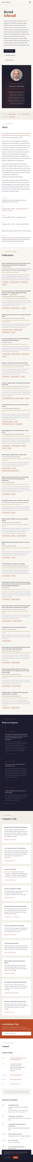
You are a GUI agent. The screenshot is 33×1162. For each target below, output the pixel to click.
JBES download (6, 468)
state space (20, 166)
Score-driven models (9, 871)
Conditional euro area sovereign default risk (14, 627)
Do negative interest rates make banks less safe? (15, 500)
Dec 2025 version (15, 308)
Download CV (10, 60)
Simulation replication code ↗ (11, 992)
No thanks (8, 1157)
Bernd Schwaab (6, 2)
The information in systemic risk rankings (13, 564)
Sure (15, 1157)
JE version (5, 282)
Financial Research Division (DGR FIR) (19, 135)
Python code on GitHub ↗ (10, 934)
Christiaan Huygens (7, 237)
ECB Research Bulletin (8, 424)
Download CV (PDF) (10, 1033)
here (26, 876)
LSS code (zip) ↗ (8, 917)
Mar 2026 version (14, 282)
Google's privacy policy (16, 1153)
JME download (6, 445)
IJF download (6, 662)
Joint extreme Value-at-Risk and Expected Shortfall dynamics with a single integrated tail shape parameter (16, 292)
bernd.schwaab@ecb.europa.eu (18, 1058)
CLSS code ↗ (17, 917)
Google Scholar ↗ (12, 114)
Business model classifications (11, 470)
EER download (6, 354)
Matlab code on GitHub (10, 839)
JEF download (6, 494)
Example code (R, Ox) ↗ (10, 860)
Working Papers (10, 55)
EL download (6, 512)
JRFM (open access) (7, 421)
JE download (6, 376)
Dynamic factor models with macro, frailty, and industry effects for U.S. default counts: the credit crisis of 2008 (15, 670)
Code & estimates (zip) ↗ (10, 952)
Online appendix (21, 535)
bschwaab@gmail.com (16, 1059)
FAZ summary (19, 424)
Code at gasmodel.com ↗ (10, 880)
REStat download (7, 621)
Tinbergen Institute (21, 208)
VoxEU (15, 421)
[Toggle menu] (30, 2)
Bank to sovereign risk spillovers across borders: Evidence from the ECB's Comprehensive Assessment (15, 478)
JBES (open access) (7, 329)
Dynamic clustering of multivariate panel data (15, 363)
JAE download (6, 535)
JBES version (6, 308)
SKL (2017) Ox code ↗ (9, 1012)
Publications (9, 50)
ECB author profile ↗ (15, 1084)
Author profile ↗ (26, 114)
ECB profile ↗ (12, 117)
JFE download (6, 599)
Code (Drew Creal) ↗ (9, 897)
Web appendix (24, 282)
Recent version (18, 329)
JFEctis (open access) (8, 398)
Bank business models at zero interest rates (14, 454)
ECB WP (4, 284)
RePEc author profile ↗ (16, 1079)
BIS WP (4, 448)
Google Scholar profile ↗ (16, 1075)
